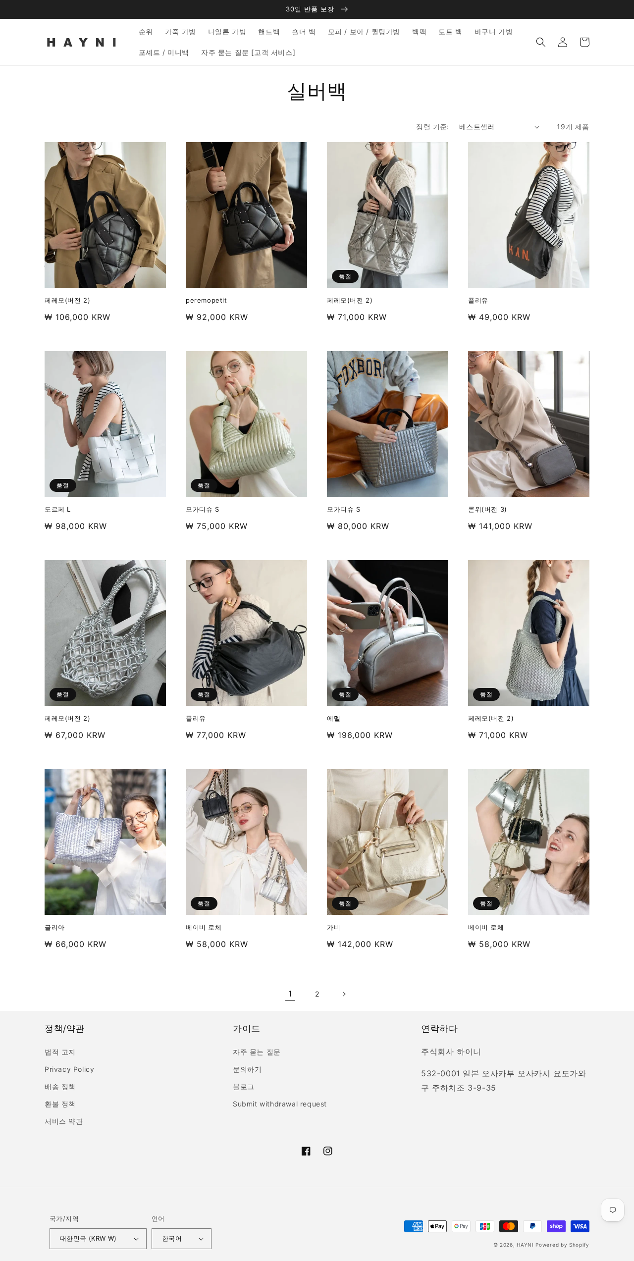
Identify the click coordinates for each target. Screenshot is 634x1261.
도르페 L (58, 509)
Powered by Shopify (562, 1245)
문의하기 (247, 1069)
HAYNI (525, 1245)
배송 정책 (60, 1086)
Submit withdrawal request (280, 1104)
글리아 (55, 927)
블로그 (244, 1086)
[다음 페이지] (344, 994)
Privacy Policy (69, 1069)
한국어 (172, 1238)
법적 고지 (60, 1052)
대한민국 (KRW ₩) (88, 1238)
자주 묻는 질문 (257, 1052)
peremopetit (206, 300)
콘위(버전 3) (487, 509)
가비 (333, 927)
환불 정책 (60, 1104)
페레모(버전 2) (67, 300)
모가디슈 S (202, 509)
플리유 (478, 300)
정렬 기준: (432, 126)
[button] (541, 42)
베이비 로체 (204, 927)
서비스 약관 (64, 1121)
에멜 (333, 718)
